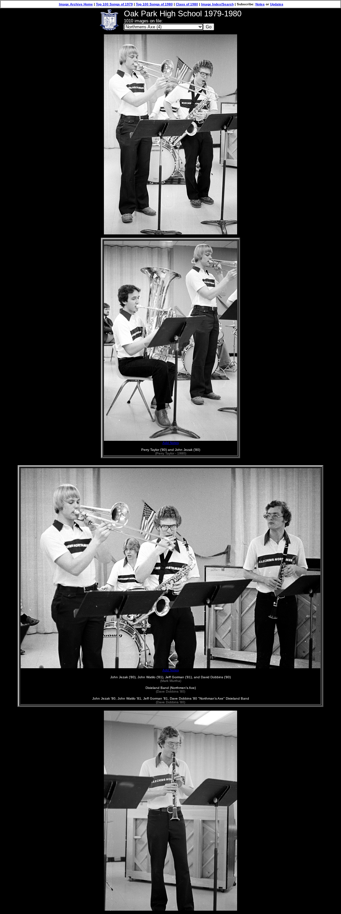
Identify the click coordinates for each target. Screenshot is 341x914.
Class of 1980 (187, 4)
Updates (276, 4)
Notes (260, 4)
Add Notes (171, 442)
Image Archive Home (76, 4)
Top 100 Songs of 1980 (154, 4)
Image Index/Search (217, 4)
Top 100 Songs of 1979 (114, 4)
